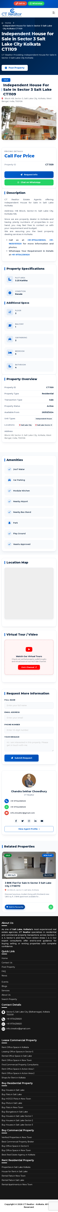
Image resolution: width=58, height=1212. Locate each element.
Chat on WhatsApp (30, 182)
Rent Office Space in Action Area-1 (18, 1069)
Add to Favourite (16, 907)
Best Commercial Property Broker (18, 1141)
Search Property (9, 999)
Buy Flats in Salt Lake (12, 1094)
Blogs (4, 986)
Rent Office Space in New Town (17, 1060)
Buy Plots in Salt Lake (12, 1103)
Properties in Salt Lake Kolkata (16, 1167)
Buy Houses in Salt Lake (13, 1090)
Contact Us (7, 962)
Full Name (9, 700)
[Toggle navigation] (54, 13)
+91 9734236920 (14, 1019)
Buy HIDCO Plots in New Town (16, 1099)
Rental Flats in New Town (13, 1176)
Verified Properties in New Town (17, 1137)
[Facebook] (16, 821)
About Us (6, 995)
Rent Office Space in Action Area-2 (18, 1073)
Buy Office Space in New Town (16, 1150)
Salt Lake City (26, 425)
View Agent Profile (28, 829)
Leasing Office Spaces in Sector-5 (17, 1051)
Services (5, 990)
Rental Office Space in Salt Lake (17, 1056)
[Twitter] (22, 821)
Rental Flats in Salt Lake (13, 1180)
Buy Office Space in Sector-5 (15, 1146)
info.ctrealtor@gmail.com (18, 1028)
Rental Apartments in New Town (17, 1184)
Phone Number (12, 725)
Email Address (12, 712)
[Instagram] (29, 821)
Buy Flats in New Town (12, 1107)
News (4, 975)
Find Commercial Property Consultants (20, 1064)
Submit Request (23, 758)
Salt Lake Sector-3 (44, 425)
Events (5, 982)
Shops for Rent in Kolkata (13, 1077)
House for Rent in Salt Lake (15, 1171)
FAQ (4, 971)
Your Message (11, 737)
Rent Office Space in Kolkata (15, 1047)
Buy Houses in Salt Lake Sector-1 (17, 1116)
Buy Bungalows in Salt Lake (15, 1112)
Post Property (17, 68)
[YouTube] (42, 821)
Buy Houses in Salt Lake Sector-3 (17, 1125)
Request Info (30, 174)
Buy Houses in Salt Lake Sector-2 (17, 1120)
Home (7, 23)
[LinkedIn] (35, 821)
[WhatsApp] (51, 907)
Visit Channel (27, 667)
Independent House (44, 419)
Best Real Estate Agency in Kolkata (18, 1154)
